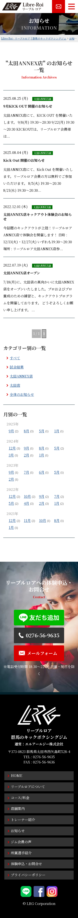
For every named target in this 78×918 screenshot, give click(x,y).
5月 (41, 430)
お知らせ (18, 830)
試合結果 (17, 367)
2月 (26, 455)
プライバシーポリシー (28, 874)
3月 (11, 455)
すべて (15, 357)
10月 (27, 496)
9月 (11, 430)
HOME (16, 775)
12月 (12, 448)
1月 (56, 430)
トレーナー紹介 (23, 819)
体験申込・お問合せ (26, 863)
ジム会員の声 (21, 841)
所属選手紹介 (21, 852)
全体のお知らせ (22, 394)
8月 (26, 430)
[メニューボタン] (71, 6)
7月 (26, 472)
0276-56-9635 (44, 756)
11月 (27, 520)
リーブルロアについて (28, 786)
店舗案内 (18, 808)
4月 (26, 503)
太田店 (15, 385)
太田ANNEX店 (21, 376)
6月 (41, 472)
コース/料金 (20, 797)
